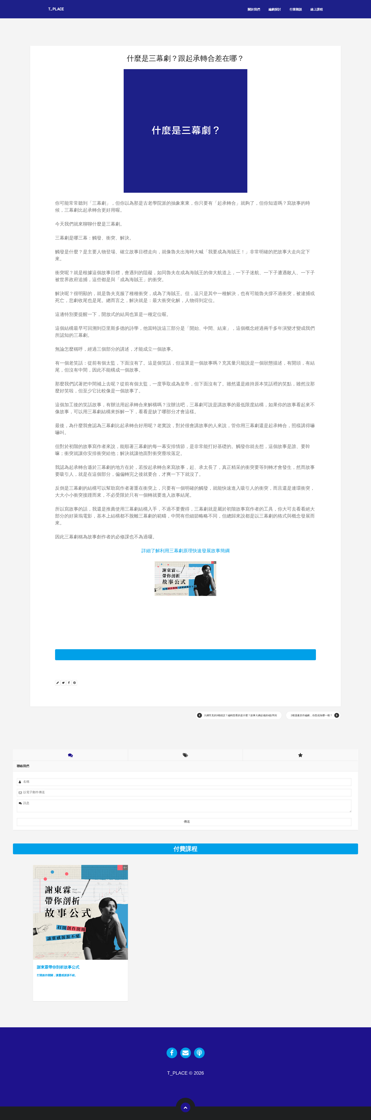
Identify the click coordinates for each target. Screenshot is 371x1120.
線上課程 (317, 9)
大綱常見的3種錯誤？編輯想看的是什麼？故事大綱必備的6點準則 (240, 715)
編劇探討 (275, 9)
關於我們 (254, 9)
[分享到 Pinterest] (74, 682)
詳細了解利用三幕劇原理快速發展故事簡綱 (185, 550)
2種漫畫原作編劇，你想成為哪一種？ (311, 715)
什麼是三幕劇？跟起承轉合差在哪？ (185, 58)
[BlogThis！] (57, 682)
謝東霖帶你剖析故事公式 (58, 971)
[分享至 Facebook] (68, 682)
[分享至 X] (63, 682)
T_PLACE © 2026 (185, 1073)
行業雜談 (296, 9)
